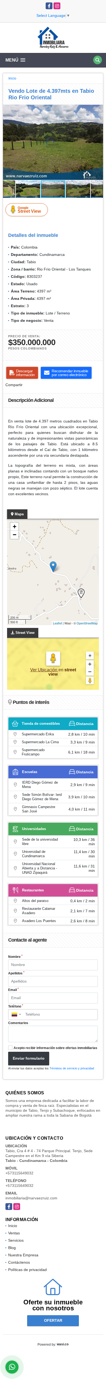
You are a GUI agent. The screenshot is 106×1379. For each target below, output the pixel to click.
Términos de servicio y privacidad (71, 1068)
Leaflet (57, 623)
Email (13, 989)
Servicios (16, 1240)
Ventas (14, 1233)
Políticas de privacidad (27, 1269)
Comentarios (18, 1023)
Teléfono (15, 1006)
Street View (29, 210)
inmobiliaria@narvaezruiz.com (31, 1198)
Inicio (12, 78)
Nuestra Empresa (23, 1255)
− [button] (14, 534)
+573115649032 (19, 1173)
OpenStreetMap (87, 623)
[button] (98, 109)
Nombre (15, 956)
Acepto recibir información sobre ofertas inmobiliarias (55, 1048)
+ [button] (14, 526)
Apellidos (16, 973)
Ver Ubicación (44, 670)
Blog (12, 1247)
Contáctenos (19, 1262)
